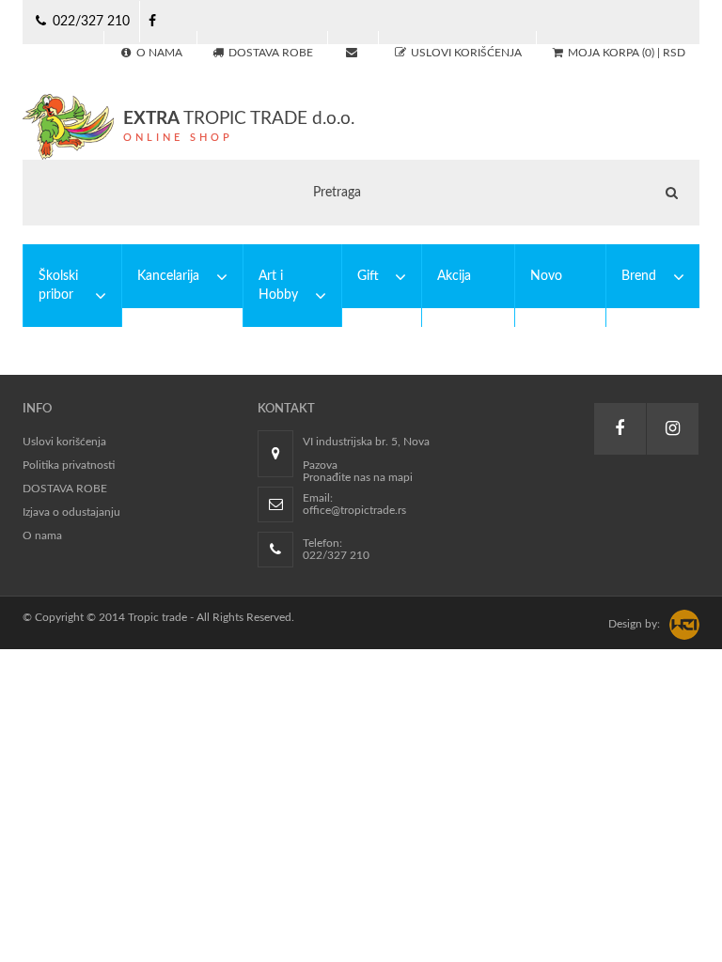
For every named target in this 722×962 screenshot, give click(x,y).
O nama (42, 535)
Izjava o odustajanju (71, 512)
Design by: (634, 623)
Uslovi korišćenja (64, 441)
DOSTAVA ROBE (65, 488)
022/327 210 (89, 21)
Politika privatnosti (69, 465)
